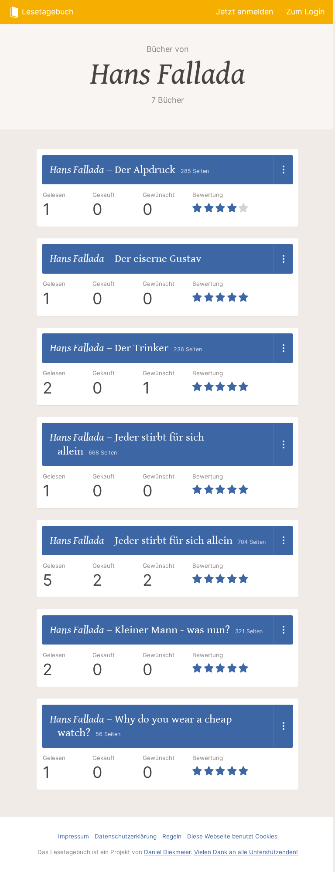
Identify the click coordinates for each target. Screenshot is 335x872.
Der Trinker (141, 348)
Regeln (171, 836)
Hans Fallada (167, 74)
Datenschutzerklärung (126, 836)
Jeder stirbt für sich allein (173, 540)
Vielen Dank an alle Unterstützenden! (246, 851)
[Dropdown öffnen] (283, 170)
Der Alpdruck (145, 169)
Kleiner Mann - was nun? (172, 630)
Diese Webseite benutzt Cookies (232, 836)
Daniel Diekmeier (167, 851)
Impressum (73, 836)
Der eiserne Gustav (158, 258)
